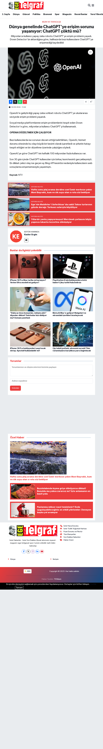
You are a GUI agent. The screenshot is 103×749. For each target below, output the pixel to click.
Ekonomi (47, 14)
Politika (36, 14)
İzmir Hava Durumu (71, 526)
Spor (57, 14)
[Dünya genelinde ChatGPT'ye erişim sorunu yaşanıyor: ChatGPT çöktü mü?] (51, 73)
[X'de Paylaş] (15, 102)
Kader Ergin (30, 234)
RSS (28, 571)
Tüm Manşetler (70, 534)
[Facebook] (24, 551)
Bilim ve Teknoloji (51, 22)
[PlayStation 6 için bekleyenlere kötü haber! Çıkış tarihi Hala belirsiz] (73, 266)
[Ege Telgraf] (26, 6)
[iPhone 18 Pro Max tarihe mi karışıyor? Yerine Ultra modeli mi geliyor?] (30, 266)
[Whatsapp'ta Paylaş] (20, 102)
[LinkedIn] (37, 551)
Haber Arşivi (68, 540)
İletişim (56, 559)
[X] (28, 551)
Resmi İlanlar (80, 14)
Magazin (66, 14)
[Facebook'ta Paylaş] (10, 102)
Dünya (16, 14)
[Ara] (89, 6)
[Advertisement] (51, 415)
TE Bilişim (57, 579)
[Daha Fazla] (25, 102)
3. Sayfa (6, 14)
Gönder (15, 388)
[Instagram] (33, 551)
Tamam (19, 588)
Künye (12, 559)
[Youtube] (42, 551)
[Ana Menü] (93, 6)
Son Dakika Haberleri (72, 537)
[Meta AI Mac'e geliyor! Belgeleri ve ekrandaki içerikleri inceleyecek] (73, 299)
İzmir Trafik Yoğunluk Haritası (75, 529)
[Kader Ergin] (16, 236)
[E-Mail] (26, 240)
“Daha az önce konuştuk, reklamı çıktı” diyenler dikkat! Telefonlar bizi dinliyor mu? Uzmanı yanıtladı (28, 315)
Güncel (26, 14)
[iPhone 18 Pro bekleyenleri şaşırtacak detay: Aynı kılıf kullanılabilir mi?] (30, 334)
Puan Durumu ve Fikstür (73, 531)
